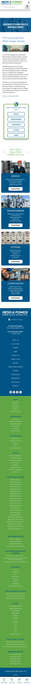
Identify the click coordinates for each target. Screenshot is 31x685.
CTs (15, 625)
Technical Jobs (15, 426)
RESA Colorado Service (15, 484)
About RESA (15, 402)
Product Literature (15, 438)
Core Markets (15, 409)
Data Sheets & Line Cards (15, 441)
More (16, 135)
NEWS (15, 351)
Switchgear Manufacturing (15, 608)
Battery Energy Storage (15, 654)
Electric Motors (15, 613)
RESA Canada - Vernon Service (15, 528)
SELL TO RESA (15, 344)
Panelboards (15, 579)
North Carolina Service (15, 503)
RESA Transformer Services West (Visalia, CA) (15, 562)
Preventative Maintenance (15, 455)
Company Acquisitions (15, 411)
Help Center (15, 443)
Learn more (15, 189)
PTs (15, 627)
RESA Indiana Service (15, 489)
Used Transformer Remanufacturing (15, 546)
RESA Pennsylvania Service (15, 505)
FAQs (15, 445)
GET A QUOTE (15, 382)
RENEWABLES (15, 378)
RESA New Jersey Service (15, 498)
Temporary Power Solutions (15, 586)
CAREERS (15, 347)
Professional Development (15, 421)
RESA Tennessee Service (15, 510)
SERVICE (16, 114)
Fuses (15, 574)
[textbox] (12, 7)
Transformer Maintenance (15, 539)
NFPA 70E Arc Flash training (15, 469)
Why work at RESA (15, 430)
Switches (15, 581)
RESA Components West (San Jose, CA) (15, 593)
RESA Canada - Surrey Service (15, 524)
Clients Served (15, 406)
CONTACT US (15, 355)
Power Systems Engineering (15, 460)
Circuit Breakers (15, 572)
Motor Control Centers (15, 634)
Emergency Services (15, 467)
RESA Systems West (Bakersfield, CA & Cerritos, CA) (15, 646)
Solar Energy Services (15, 661)
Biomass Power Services (15, 656)
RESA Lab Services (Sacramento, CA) (15, 555)
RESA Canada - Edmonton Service (16, 519)
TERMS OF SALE (15, 359)
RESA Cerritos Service (15, 482)
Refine (27, 8)
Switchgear (15, 618)
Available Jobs (15, 419)
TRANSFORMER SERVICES (15, 367)
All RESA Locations (17, 320)
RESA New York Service (15, 500)
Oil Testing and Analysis (15, 541)
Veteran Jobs (15, 428)
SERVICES (15, 363)
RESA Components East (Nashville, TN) (15, 598)
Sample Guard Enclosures (15, 543)
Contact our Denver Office (10, 96)
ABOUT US (15, 340)
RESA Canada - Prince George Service (15, 521)
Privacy (15, 675)
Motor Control (15, 576)
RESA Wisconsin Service (15, 514)
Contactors (15, 622)
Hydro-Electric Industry (15, 659)
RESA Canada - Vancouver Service (15, 526)
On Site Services (15, 462)
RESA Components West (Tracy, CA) (15, 596)
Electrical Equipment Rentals (15, 606)
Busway (15, 569)
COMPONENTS (16, 125)
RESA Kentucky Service (15, 491)
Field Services (15, 465)
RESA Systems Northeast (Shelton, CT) (15, 642)
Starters (15, 620)
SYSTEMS (16, 130)
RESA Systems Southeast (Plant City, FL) (15, 644)
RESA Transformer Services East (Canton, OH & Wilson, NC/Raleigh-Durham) (15, 558)
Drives (15, 632)
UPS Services (15, 472)
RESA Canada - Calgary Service (15, 517)
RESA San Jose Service (15, 512)
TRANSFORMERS (16, 119)
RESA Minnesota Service (15, 496)
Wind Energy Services (15, 663)
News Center (15, 404)
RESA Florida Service (15, 486)
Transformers (15, 583)
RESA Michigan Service (15, 493)
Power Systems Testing (15, 458)
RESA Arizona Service (15, 479)
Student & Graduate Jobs (15, 424)
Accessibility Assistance (15, 448)
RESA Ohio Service (15, 507)
